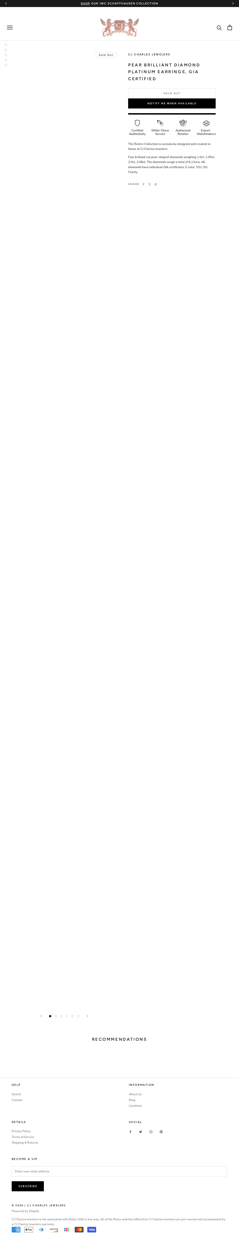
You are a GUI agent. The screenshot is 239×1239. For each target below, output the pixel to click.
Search (16, 1094)
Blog (132, 1100)
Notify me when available (172, 103)
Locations (135, 1106)
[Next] (87, 1016)
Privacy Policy (21, 1131)
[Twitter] (149, 184)
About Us (135, 1094)
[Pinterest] (155, 184)
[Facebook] (143, 184)
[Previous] (41, 1016)
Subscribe (27, 1186)
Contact (17, 1100)
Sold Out (172, 93)
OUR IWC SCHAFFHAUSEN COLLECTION (119, 3)
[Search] (219, 27)
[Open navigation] (10, 27)
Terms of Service (23, 1137)
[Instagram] (150, 1131)
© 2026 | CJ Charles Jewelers (39, 1205)
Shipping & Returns (25, 1143)
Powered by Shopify (25, 1211)
